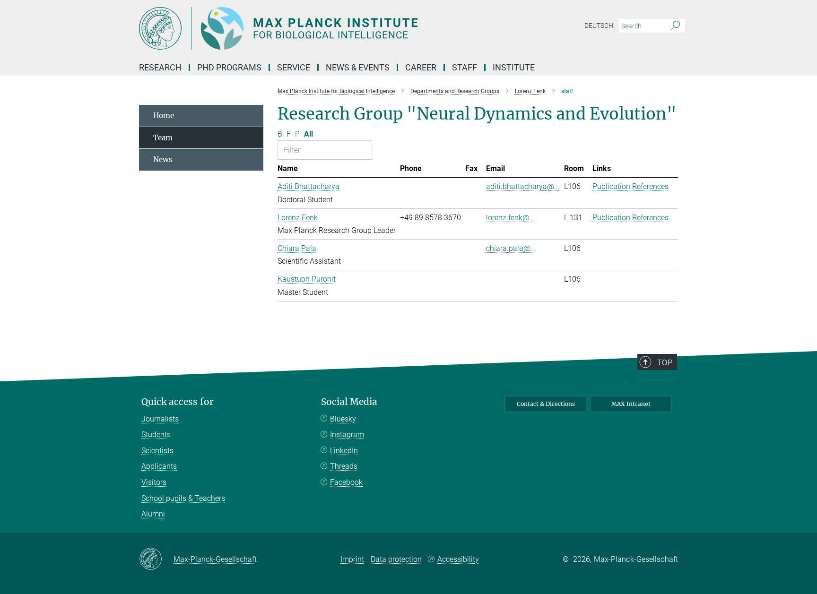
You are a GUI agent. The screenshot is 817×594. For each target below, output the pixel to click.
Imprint (352, 559)
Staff (464, 67)
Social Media (349, 401)
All (308, 133)
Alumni (153, 513)
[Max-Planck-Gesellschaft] (156, 559)
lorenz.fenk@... (510, 217)
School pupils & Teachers (183, 498)
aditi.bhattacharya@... (523, 186)
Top (664, 362)
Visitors (153, 482)
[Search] (675, 26)
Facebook (346, 482)
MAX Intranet (631, 403)
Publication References (630, 186)
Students (156, 434)
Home (163, 115)
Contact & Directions (546, 403)
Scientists (157, 450)
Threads (343, 466)
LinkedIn (344, 450)
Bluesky (343, 418)
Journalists (160, 418)
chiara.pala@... (511, 248)
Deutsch (598, 25)
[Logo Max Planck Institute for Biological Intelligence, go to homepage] (316, 28)
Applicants (159, 466)
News (163, 159)
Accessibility (458, 559)
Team (163, 137)
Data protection (396, 559)
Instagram (347, 434)
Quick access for (177, 401)
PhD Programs (229, 67)
